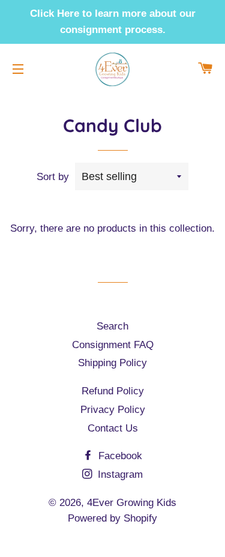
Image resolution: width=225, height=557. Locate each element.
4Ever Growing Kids (131, 502)
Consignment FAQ (113, 345)
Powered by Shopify (112, 518)
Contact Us (113, 428)
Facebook (118, 456)
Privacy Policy (112, 409)
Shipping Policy (112, 363)
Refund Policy (113, 391)
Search (112, 326)
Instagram (119, 474)
